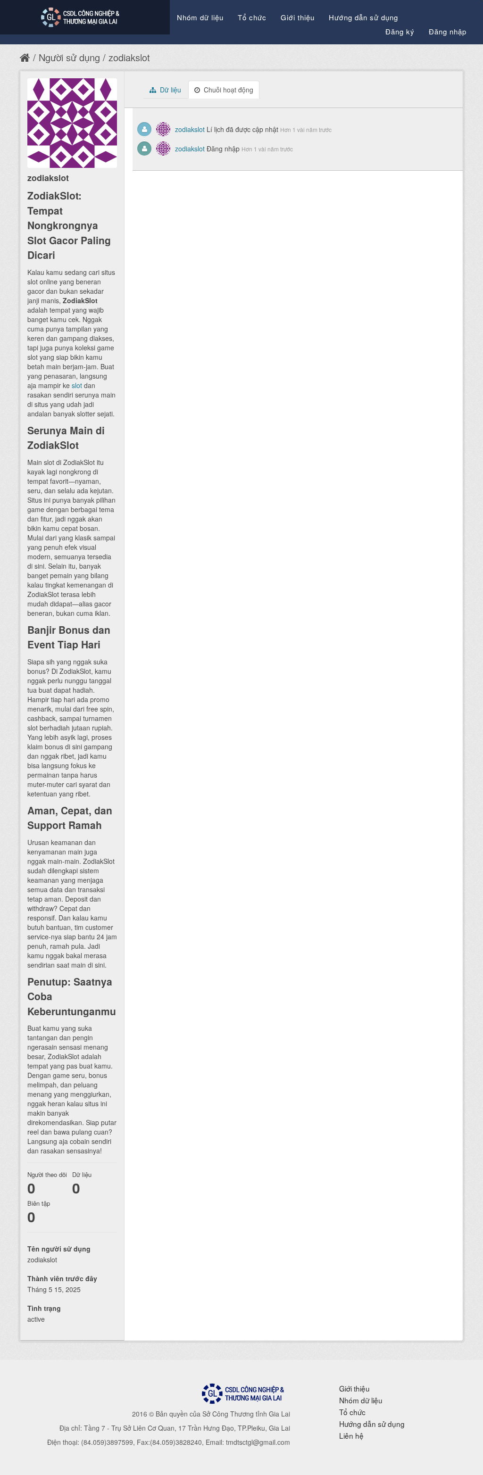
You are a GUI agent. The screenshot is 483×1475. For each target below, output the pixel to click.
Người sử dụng (69, 57)
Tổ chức (252, 17)
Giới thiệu (298, 17)
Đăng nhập (447, 31)
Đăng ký (400, 31)
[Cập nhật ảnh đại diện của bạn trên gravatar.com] (72, 123)
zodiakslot (129, 57)
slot (77, 385)
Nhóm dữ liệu (200, 17)
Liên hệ (351, 1435)
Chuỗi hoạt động (227, 89)
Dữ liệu (169, 89)
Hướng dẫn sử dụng (363, 17)
